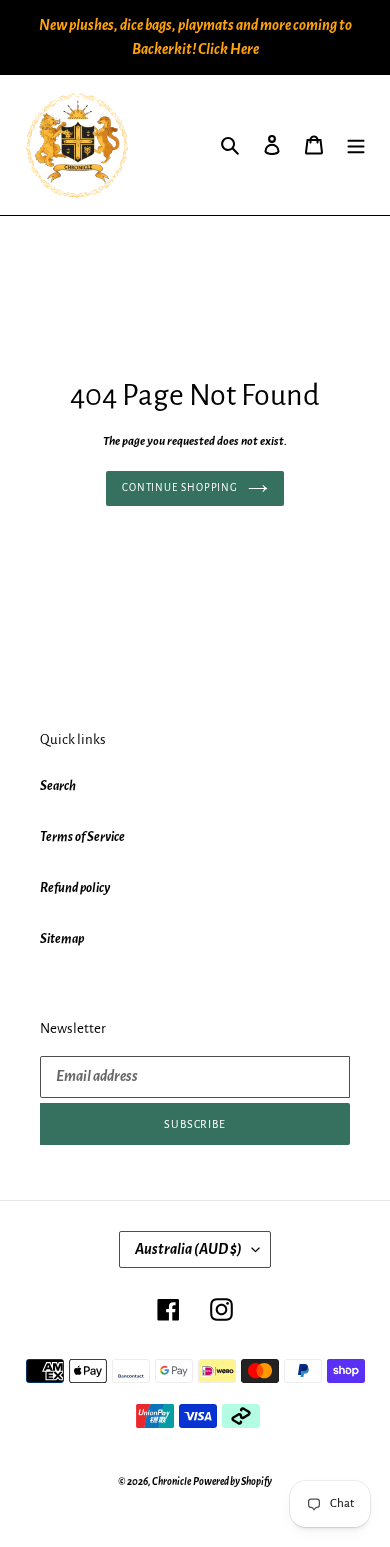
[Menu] (356, 145)
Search (58, 786)
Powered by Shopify (232, 1481)
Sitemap (62, 939)
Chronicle (171, 1481)
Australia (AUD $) (188, 1249)
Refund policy (75, 888)
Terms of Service (82, 837)
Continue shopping (180, 487)
